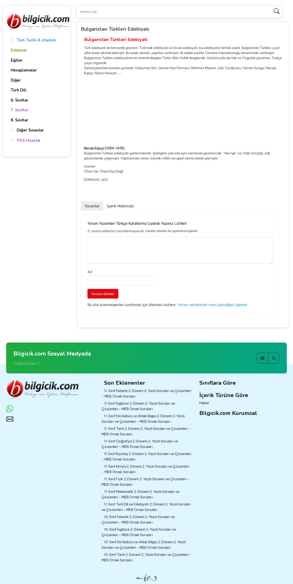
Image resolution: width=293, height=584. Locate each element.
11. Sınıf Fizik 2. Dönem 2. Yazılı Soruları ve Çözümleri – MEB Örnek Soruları (146, 482)
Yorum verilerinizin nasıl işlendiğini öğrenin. (212, 304)
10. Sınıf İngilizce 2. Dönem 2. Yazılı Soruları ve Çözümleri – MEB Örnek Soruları (139, 532)
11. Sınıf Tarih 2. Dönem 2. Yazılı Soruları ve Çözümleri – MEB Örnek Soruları (146, 431)
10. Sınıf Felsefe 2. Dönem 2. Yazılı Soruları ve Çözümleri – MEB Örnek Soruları (138, 520)
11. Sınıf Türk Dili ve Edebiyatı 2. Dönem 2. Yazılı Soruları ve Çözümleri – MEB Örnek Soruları (146, 507)
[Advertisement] (184, 111)
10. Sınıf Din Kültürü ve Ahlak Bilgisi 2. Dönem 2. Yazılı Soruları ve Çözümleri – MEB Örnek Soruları (144, 545)
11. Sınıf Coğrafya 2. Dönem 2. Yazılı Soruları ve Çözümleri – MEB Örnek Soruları (140, 444)
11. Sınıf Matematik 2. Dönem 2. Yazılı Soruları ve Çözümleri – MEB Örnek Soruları (140, 494)
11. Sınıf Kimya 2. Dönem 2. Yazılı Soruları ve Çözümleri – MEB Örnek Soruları (145, 469)
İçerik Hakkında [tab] (120, 206)
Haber (204, 403)
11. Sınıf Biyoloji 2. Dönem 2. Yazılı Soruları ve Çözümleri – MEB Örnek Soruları (146, 457)
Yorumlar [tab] (92, 206)
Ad (89, 272)
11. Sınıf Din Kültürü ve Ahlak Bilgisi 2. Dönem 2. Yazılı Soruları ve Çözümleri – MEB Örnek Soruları (143, 419)
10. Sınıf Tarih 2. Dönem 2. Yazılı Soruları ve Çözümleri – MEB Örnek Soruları (146, 557)
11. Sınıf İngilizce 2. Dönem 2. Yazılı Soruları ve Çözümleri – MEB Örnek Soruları (138, 406)
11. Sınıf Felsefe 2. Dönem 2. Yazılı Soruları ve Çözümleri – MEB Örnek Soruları (146, 394)
